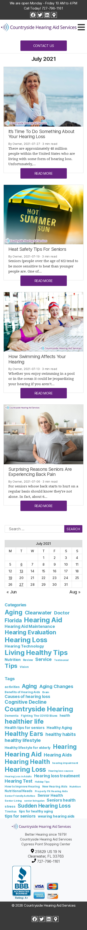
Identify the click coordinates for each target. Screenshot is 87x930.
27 (21, 584)
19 (10, 578)
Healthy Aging (59, 727)
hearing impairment (65, 763)
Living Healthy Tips (36, 652)
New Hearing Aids (54, 786)
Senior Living (13, 800)
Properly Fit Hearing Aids (51, 791)
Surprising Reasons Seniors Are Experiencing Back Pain (40, 471)
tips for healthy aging (36, 811)
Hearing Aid (43, 620)
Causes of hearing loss (27, 696)
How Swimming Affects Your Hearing (37, 359)
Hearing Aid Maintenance (30, 626)
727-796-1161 (52, 8)
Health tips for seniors (24, 727)
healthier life (24, 721)
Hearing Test (18, 781)
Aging (14, 612)
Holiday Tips (42, 781)
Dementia (12, 715)
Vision (24, 667)
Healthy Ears (24, 733)
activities (12, 687)
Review (28, 660)
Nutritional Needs (18, 791)
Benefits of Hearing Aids (22, 692)
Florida (13, 620)
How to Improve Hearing (22, 786)
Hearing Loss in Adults (18, 776)
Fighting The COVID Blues (39, 715)
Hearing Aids (58, 755)
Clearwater (38, 613)
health (65, 715)
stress (10, 806)
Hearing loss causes (60, 770)
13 (21, 571)
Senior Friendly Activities (20, 795)
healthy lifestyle (23, 740)
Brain (45, 692)
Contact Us (43, 46)
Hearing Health (27, 761)
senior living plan (34, 800)
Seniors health (61, 800)
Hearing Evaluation (30, 632)
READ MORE (44, 173)
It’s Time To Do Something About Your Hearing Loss (41, 134)
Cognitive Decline (26, 702)
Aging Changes (56, 686)
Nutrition (13, 659)
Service (43, 659)
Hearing (65, 746)
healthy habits (60, 734)
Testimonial (61, 660)
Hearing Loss (26, 640)
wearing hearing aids (56, 816)
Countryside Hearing (39, 709)
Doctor (62, 613)
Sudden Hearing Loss (44, 806)
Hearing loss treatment (57, 775)
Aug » (75, 591)
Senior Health (50, 795)
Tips (11, 665)
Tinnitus (10, 811)
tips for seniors (20, 815)
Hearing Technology (24, 646)
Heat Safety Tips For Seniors (37, 249)
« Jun (11, 591)
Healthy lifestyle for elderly (28, 748)
